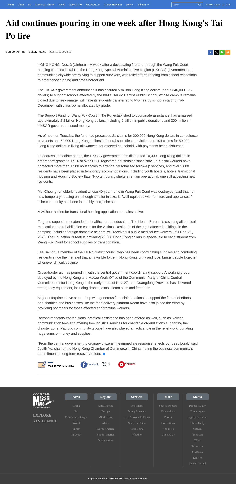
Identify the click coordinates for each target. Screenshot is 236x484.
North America (105, 429)
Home (11, 4)
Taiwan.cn (198, 446)
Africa (105, 423)
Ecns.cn (197, 457)
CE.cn (197, 440)
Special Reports (168, 405)
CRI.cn (197, 429)
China (21, 4)
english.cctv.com (197, 417)
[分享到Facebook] (210, 52)
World (61, 4)
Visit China (137, 429)
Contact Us (168, 434)
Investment (137, 405)
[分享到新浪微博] (227, 52)
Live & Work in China (137, 417)
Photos (168, 417)
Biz (29, 4)
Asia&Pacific (105, 405)
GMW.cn (197, 452)
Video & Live (75, 4)
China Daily (197, 423)
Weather (137, 434)
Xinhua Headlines (113, 4)
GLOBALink (93, 4)
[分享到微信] (222, 52)
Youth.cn (197, 434)
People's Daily (197, 405)
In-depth (76, 434)
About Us (168, 429)
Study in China (137, 423)
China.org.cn (197, 411)
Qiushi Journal (197, 463)
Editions (142, 4)
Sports (76, 429)
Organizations (106, 440)
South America (105, 434)
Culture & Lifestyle (44, 4)
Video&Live (168, 411)
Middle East (106, 417)
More (128, 4)
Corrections (168, 423)
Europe (105, 411)
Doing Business (137, 411)
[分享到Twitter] (216, 52)
